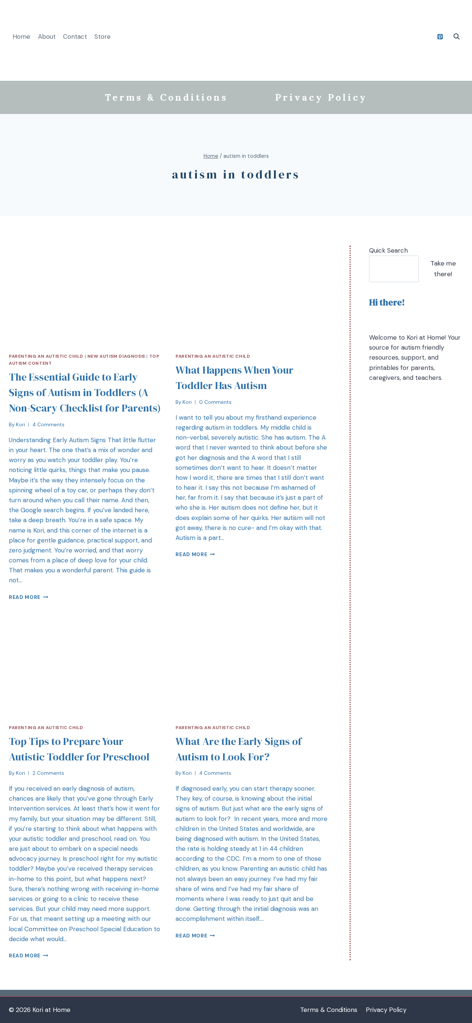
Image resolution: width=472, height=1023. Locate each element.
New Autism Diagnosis (116, 356)
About (47, 36)
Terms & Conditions (166, 97)
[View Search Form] (456, 36)
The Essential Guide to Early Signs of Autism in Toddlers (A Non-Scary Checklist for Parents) (85, 392)
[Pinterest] (440, 36)
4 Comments (48, 425)
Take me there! (443, 268)
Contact (75, 36)
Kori (20, 425)
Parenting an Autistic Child (46, 356)
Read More (25, 597)
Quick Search (388, 250)
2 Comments (48, 773)
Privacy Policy (321, 97)
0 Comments (215, 402)
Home (21, 36)
